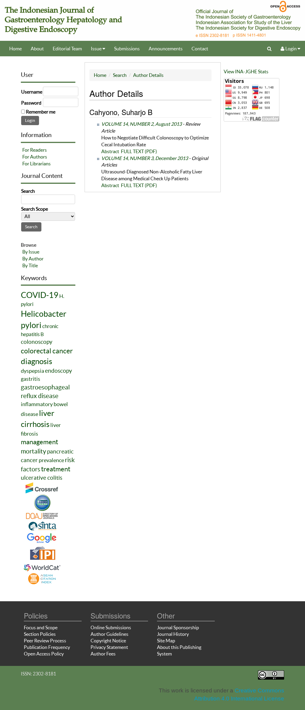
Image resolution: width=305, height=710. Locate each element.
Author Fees (103, 653)
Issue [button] (96, 48)
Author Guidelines (109, 634)
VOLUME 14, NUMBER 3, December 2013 (144, 158)
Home (15, 48)
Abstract (110, 151)
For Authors (34, 156)
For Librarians (36, 163)
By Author (32, 258)
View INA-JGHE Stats (246, 71)
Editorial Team (67, 48)
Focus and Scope (40, 627)
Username (31, 91)
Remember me (40, 111)
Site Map (166, 640)
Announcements (166, 48)
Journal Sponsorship (178, 627)
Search (120, 75)
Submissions (127, 48)
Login (291, 48)
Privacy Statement (109, 647)
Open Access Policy (44, 653)
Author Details (148, 75)
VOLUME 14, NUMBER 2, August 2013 (141, 124)
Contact (200, 48)
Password (31, 102)
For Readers (34, 150)
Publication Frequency (47, 647)
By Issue (30, 251)
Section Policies (40, 634)
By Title (30, 265)
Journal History (173, 634)
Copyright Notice (108, 640)
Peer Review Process (45, 640)
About (37, 48)
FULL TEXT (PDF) (139, 151)
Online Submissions (111, 627)
